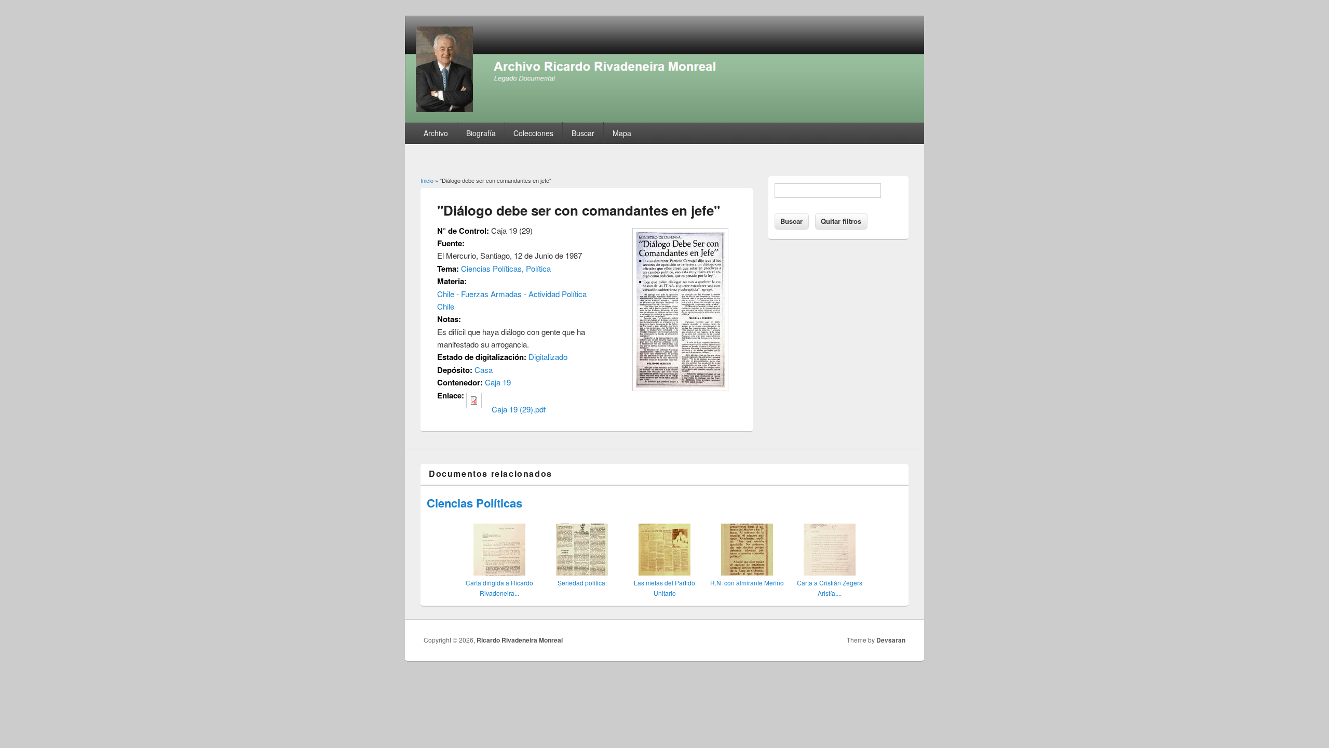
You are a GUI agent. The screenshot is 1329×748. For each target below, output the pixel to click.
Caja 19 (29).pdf (519, 409)
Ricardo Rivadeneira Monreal (520, 640)
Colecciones (533, 133)
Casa (483, 369)
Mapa (622, 133)
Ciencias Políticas (491, 268)
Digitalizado (547, 356)
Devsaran (890, 640)
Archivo (436, 133)
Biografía (481, 133)
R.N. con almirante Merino (747, 582)
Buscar (583, 133)
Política (538, 268)
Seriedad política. (582, 582)
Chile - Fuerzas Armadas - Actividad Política (512, 293)
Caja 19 (498, 382)
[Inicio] (664, 119)
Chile (445, 306)
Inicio (427, 180)
